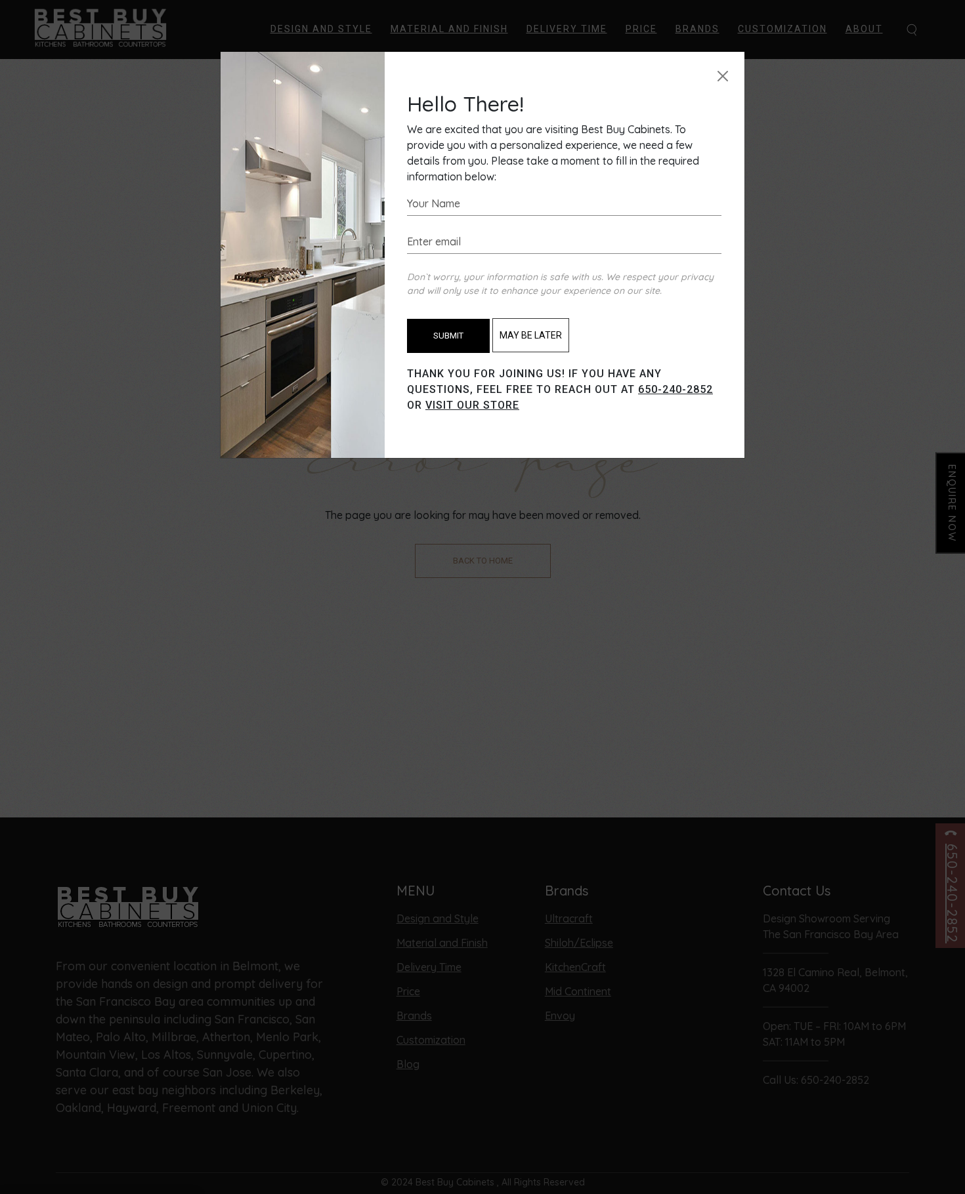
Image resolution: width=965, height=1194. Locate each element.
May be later (531, 335)
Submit (448, 335)
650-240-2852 (675, 389)
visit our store (472, 405)
